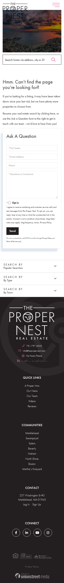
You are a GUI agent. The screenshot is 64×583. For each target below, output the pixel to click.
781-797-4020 (34, 345)
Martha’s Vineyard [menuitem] (32, 469)
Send (12, 231)
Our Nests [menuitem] (32, 391)
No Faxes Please (34, 355)
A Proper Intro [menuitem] (32, 386)
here (52, 113)
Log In (26, 504)
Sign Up (36, 504)
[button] (53, 59)
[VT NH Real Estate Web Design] (32, 576)
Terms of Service (11, 241)
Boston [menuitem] (32, 464)
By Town (8, 292)
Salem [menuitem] (32, 443)
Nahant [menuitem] (32, 453)
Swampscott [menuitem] (32, 438)
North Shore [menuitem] (32, 459)
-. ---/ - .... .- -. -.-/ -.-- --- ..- (34, 360)
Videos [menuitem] (32, 401)
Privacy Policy (45, 222)
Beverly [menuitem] (32, 448)
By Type (8, 280)
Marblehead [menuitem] (32, 433)
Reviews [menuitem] (32, 406)
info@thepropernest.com (34, 350)
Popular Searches (13, 268)
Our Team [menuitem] (32, 396)
